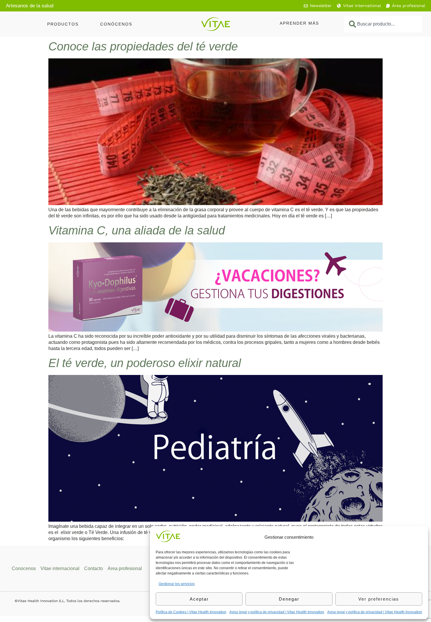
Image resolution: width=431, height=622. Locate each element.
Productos (63, 24)
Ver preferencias (378, 598)
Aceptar (199, 598)
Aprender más (299, 23)
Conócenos (116, 24)
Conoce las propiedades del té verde (143, 46)
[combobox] (383, 24)
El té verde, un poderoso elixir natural (144, 362)
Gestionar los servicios (177, 584)
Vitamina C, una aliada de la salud (136, 230)
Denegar (289, 598)
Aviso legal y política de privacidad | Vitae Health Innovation (276, 612)
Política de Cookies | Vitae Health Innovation (191, 612)
